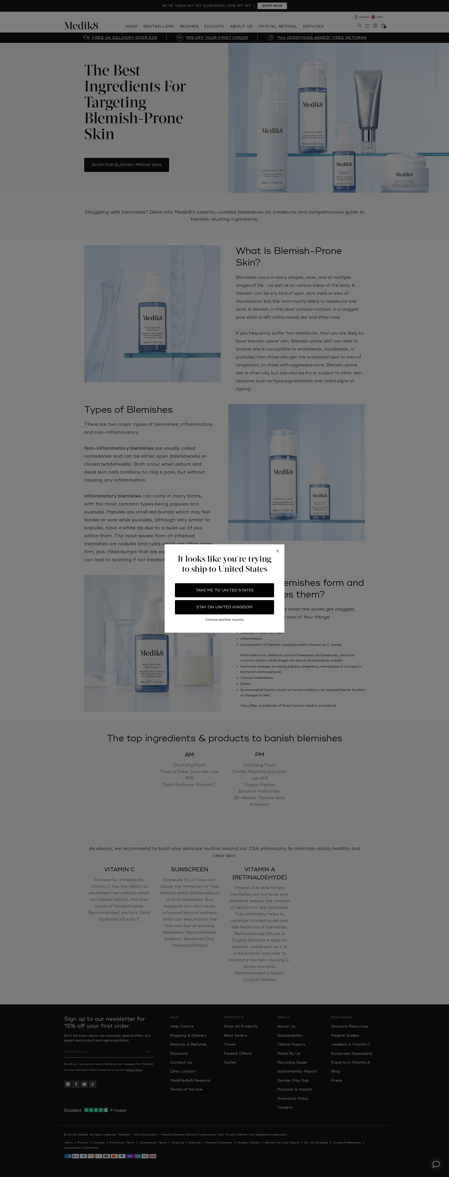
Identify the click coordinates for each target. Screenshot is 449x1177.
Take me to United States (225, 590)
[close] (277, 551)
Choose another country (224, 620)
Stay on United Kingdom (224, 607)
